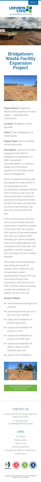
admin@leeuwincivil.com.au (21, 424)
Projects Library (20, 440)
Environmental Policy (20, 447)
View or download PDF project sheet (20, 388)
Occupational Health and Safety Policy (20, 450)
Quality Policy (20, 454)
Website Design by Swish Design (24, 476)
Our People (20, 436)
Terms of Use (20, 443)
